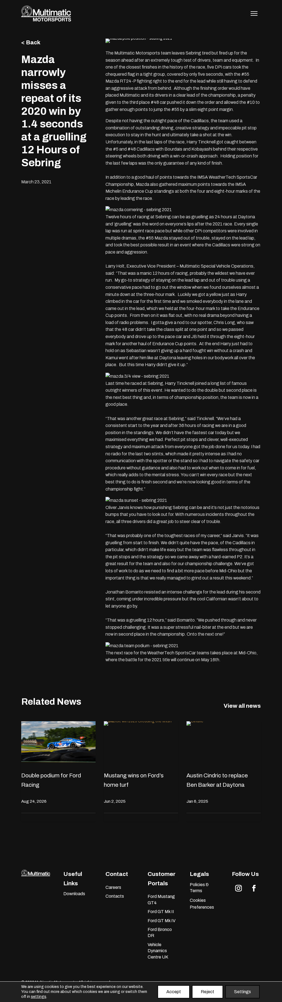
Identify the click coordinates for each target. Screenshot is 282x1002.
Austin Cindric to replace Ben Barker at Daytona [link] (217, 780)
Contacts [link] (114, 896)
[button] (238, 888)
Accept (173, 991)
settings (38, 997)
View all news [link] (242, 706)
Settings (242, 991)
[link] (46, 20)
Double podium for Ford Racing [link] (51, 780)
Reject (207, 991)
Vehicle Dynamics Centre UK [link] (158, 950)
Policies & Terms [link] (199, 887)
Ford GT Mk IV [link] (161, 920)
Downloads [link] (74, 893)
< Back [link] (30, 42)
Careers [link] (113, 887)
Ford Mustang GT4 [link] (161, 899)
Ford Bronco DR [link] (160, 932)
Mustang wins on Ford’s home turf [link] (134, 780)
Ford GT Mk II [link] (161, 911)
